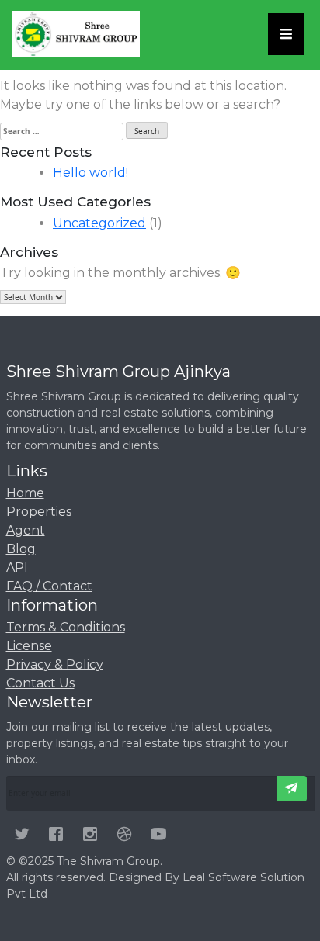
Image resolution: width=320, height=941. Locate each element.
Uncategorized (99, 223)
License (29, 645)
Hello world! (90, 172)
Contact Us (40, 683)
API (17, 567)
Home (25, 493)
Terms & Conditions (65, 627)
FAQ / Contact (49, 586)
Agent (25, 530)
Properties (38, 511)
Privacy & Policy (54, 664)
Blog (21, 548)
